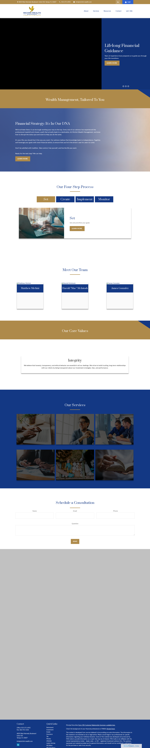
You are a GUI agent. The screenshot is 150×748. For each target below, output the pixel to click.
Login (129, 2)
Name (34, 511)
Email (75, 511)
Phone (115, 511)
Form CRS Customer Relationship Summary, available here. (96, 725)
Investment (49, 730)
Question (75, 523)
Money (48, 739)
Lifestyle (49, 741)
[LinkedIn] (118, 2)
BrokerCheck (111, 729)
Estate (48, 732)
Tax (47, 736)
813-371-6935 (66, 2)
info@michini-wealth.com (84, 2)
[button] (86, 11)
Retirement (49, 727)
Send (75, 541)
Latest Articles (50, 743)
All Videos (49, 745)
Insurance (49, 734)
